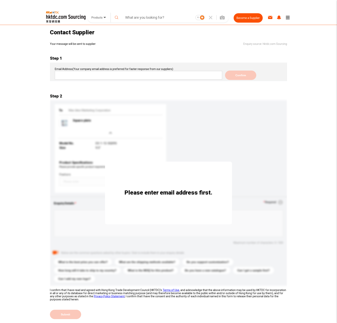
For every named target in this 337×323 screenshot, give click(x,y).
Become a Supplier (248, 17)
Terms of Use (171, 290)
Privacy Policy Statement (109, 296)
